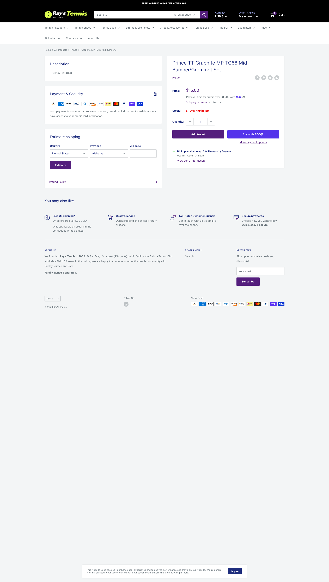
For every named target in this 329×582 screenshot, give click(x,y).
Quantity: (178, 121)
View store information (191, 160)
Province (95, 146)
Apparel (223, 27)
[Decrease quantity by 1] (189, 121)
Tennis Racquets (55, 27)
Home (48, 49)
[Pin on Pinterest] (263, 77)
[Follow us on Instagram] (126, 304)
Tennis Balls (201, 27)
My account (247, 16)
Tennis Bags (108, 27)
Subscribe (248, 281)
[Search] (204, 14)
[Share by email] (276, 77)
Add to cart (198, 134)
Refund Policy (57, 182)
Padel (264, 27)
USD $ (49, 298)
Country (55, 146)
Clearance (72, 38)
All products (60, 49)
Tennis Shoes (83, 27)
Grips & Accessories (172, 27)
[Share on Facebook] (257, 77)
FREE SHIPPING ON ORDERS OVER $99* (164, 3)
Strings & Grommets (138, 27)
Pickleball (50, 38)
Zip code (135, 146)
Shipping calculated (197, 102)
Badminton (244, 27)
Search (189, 256)
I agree (235, 571)
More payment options (253, 142)
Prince (176, 78)
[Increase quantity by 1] (211, 121)
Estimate (60, 165)
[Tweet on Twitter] (270, 77)
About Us (93, 38)
